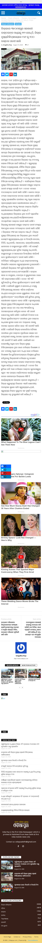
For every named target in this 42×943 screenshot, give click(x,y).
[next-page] (22, 687)
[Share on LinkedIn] (15, 74)
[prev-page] (19, 687)
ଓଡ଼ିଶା (3, 908)
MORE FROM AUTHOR (28, 665)
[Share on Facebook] (3, 74)
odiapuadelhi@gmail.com (25, 841)
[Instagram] (23, 846)
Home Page (7, 937)
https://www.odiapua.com (21, 658)
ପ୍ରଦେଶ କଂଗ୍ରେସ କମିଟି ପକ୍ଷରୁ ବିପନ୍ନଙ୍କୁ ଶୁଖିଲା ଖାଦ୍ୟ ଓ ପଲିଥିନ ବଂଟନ (21, 789)
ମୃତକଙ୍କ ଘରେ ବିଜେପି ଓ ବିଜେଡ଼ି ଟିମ (34, 679)
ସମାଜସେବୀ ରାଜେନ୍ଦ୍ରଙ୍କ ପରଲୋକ (13, 804)
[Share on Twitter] (7, 74)
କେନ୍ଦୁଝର (4, 926)
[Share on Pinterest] (11, 74)
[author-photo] (21, 647)
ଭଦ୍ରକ (18, 24)
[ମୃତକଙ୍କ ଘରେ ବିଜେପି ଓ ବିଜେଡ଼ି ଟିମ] (34, 673)
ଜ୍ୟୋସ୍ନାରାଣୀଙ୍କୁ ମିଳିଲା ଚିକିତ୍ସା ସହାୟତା (15, 810)
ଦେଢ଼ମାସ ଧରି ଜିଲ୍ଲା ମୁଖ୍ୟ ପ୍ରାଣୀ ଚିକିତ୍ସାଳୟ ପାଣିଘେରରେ (20, 681)
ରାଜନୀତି (3, 922)
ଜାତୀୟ (3, 915)
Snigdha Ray (7, 45)
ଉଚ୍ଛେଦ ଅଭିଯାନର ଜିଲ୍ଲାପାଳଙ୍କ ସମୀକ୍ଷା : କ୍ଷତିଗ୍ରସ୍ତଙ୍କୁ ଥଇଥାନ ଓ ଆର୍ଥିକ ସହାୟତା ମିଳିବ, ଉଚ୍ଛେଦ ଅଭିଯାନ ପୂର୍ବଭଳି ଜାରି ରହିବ (10, 628)
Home (3, 18)
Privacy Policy (27, 937)
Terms (36, 937)
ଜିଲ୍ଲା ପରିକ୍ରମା (13, 18)
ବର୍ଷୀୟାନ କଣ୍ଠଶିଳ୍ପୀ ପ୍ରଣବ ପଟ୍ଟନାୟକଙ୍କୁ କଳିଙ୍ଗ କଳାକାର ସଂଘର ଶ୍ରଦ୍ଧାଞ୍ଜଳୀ (19, 781)
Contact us (17, 937)
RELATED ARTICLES (12, 665)
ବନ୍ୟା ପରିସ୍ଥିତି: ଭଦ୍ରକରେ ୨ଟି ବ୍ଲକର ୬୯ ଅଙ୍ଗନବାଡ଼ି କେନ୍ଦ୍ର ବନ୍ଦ (20, 797)
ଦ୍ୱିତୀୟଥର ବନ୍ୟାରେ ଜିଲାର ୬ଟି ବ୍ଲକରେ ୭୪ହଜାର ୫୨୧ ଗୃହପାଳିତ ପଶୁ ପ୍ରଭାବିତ (7, 681)
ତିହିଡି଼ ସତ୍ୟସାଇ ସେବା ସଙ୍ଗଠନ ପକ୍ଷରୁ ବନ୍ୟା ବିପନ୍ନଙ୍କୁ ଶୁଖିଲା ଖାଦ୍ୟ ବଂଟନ (20, 773)
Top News (4, 919)
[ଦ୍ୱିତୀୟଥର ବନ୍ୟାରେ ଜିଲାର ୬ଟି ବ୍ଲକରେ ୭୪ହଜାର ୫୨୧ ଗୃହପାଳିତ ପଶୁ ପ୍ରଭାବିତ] (7, 673)
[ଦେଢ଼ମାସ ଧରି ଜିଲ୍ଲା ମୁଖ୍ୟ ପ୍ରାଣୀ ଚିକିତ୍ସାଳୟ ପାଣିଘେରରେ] (21, 673)
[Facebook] (18, 846)
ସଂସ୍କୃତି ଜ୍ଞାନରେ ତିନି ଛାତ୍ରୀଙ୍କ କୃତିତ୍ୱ (14, 766)
